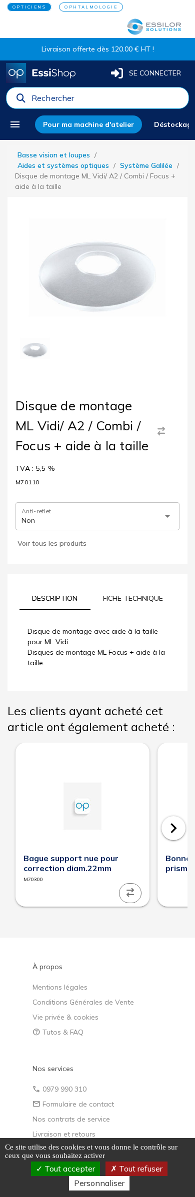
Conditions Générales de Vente (83, 1002)
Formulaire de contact (73, 1104)
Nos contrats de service (71, 1119)
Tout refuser (139, 1169)
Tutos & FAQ (58, 1032)
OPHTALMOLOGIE (91, 6)
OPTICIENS (29, 6)
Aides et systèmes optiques (63, 165)
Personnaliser (99, 1183)
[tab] (55, 598)
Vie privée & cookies (65, 1017)
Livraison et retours (64, 1134)
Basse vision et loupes (54, 154)
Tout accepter (68, 1169)
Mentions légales (60, 987)
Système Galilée (146, 165)
